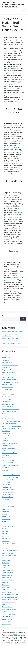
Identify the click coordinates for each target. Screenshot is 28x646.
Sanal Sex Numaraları (8, 506)
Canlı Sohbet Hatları (8, 404)
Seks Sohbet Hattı (7, 526)
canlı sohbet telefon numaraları (11, 421)
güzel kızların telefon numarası (11, 475)
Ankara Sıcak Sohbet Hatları (10, 365)
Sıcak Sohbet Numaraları (9, 555)
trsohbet (4, 612)
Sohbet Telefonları (7, 580)
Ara (3, 316)
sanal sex (5, 504)
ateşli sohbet (6, 374)
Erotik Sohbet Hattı (7, 462)
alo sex (4, 355)
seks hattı (14, 637)
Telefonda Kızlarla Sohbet (9, 599)
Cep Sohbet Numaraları (9, 423)
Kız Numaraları (6, 487)
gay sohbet (5, 467)
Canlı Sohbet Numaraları (9, 414)
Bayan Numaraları (7, 384)
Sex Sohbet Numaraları (9, 543)
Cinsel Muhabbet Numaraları (10, 428)
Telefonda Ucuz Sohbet (9, 609)
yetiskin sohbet (6, 624)
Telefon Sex (5, 585)
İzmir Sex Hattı (6, 484)
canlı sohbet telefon (8, 418)
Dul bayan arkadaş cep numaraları (12, 343)
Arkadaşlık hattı (6, 367)
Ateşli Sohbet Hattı (7, 377)
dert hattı (5, 438)
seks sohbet (5, 524)
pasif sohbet (5, 499)
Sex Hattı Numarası (7, 536)
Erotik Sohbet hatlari (8, 458)
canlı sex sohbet (7, 399)
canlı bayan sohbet (7, 392)
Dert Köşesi (5, 440)
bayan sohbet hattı (7, 387)
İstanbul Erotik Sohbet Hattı (10, 477)
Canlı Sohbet (6, 401)
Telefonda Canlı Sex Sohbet (10, 594)
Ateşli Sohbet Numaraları (9, 379)
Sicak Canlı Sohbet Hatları (9, 550)
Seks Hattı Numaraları (8, 516)
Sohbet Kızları (6, 568)
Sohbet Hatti (5, 563)
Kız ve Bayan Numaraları (9, 492)
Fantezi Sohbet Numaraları (10, 465)
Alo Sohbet (5, 360)
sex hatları (9, 643)
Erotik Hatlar (5, 455)
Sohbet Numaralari (7, 570)
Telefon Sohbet (6, 587)
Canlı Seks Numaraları (8, 394)
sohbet (4, 558)
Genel (4, 472)
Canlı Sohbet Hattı (7, 406)
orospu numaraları (7, 494)
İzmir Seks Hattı (6, 482)
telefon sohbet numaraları (9, 590)
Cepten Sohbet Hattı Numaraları (11, 426)
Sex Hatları (5, 531)
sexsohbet (5, 548)
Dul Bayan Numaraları (8, 448)
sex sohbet (5, 541)
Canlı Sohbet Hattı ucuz (9, 411)
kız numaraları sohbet (8, 489)
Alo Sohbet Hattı (7, 362)
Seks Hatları (5, 511)
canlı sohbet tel (6, 416)
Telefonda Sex (6, 604)
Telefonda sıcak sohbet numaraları (12, 331)
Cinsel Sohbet (6, 431)
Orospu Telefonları (7, 497)
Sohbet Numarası (7, 575)
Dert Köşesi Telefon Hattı (9, 443)
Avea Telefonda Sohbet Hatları (11, 382)
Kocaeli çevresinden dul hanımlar (11, 341)
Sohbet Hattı (5, 565)
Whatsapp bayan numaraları (10, 338)
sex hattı (15, 634)
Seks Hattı (5, 514)
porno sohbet (6, 502)
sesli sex (4, 528)
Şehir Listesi (5, 509)
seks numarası (6, 519)
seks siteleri (5, 521)
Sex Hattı (4, 533)
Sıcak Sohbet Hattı (7, 553)
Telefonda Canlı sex (8, 592)
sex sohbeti (5, 546)
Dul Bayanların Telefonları (9, 453)
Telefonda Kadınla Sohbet (9, 597)
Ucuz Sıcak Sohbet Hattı (9, 614)
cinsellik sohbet (6, 436)
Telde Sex (5, 582)
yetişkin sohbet (6, 621)
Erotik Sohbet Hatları (8, 460)
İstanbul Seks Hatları (8, 480)
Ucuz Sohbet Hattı (7, 616)
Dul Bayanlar (5, 450)
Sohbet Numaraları (7, 572)
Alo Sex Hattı (6, 357)
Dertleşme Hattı (6, 445)
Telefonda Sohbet (7, 607)
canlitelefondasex (7, 389)
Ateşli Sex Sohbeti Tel (8, 372)
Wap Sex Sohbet (7, 619)
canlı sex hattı (6, 396)
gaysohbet (5, 470)
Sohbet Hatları (6, 560)
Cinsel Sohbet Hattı (14, 68)
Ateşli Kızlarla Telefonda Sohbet (11, 370)
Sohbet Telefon (6, 577)
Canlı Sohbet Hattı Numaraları (10, 409)
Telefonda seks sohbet (8, 602)
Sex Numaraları (6, 538)
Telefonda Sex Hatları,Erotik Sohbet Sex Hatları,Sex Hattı (13, 4)
